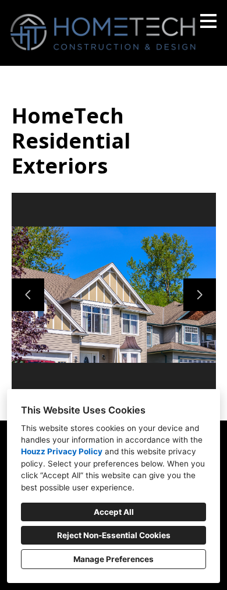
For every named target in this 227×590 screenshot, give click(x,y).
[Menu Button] (208, 21)
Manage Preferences (113, 559)
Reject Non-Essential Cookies (114, 535)
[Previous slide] (28, 294)
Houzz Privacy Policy (61, 451)
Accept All (114, 512)
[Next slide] (199, 294)
